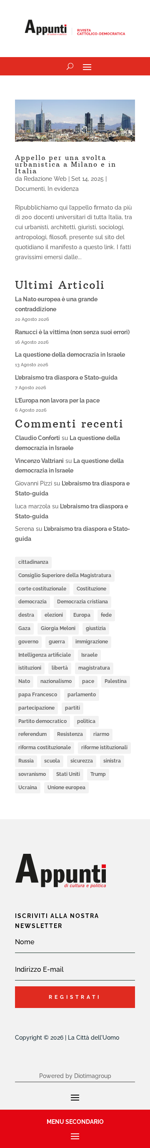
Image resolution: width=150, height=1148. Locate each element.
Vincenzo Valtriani (39, 461)
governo (28, 642)
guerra (57, 642)
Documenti (30, 188)
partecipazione (36, 708)
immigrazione (91, 642)
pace (88, 681)
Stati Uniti (68, 774)
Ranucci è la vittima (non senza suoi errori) (72, 332)
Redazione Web (45, 178)
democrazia (32, 602)
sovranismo (32, 774)
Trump (98, 774)
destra (26, 615)
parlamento (82, 695)
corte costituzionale (42, 589)
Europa (81, 615)
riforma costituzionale (44, 747)
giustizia (96, 628)
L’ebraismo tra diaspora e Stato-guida (66, 377)
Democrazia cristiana (82, 602)
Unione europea (66, 787)
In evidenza (63, 188)
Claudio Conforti (37, 438)
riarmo (101, 734)
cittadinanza (33, 562)
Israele (89, 655)
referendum (32, 734)
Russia (26, 761)
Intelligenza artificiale (44, 655)
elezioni (54, 615)
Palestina (116, 681)
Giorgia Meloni (58, 628)
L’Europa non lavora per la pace (57, 400)
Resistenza (70, 734)
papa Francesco (37, 695)
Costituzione (91, 589)
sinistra (112, 761)
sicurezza (81, 761)
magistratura (94, 668)
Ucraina (27, 787)
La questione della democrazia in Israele (70, 354)
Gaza (24, 628)
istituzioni (29, 668)
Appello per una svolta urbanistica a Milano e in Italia (65, 164)
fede (106, 615)
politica (86, 721)
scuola (52, 761)
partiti (72, 708)
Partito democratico (42, 721)
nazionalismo (56, 681)
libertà (60, 668)
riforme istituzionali (104, 747)
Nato (24, 681)
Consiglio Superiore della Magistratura (64, 575)
